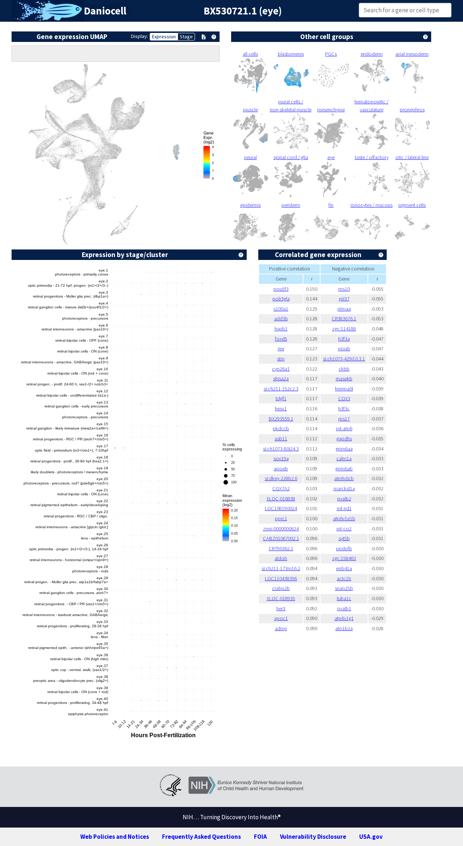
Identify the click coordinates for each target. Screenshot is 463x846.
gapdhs (344, 438)
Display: (139, 36)
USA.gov (371, 837)
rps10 (344, 289)
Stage (186, 36)
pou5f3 (281, 289)
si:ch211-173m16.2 (281, 568)
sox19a (281, 458)
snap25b (344, 588)
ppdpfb (344, 548)
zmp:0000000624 (281, 528)
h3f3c (344, 408)
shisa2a (281, 378)
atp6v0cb (344, 478)
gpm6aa (344, 448)
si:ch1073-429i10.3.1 (344, 358)
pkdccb (281, 428)
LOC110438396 (281, 578)
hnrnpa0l (344, 388)
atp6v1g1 (344, 618)
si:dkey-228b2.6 (281, 478)
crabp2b (281, 588)
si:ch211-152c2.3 (281, 388)
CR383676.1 (344, 318)
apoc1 (281, 618)
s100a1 (280, 309)
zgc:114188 (344, 328)
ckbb (344, 369)
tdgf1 (281, 398)
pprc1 (281, 518)
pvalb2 (344, 498)
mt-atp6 (344, 428)
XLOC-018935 (281, 598)
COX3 (344, 398)
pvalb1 (344, 608)
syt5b (344, 538)
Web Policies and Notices (114, 837)
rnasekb (344, 378)
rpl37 (344, 298)
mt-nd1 (344, 508)
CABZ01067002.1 (281, 538)
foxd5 (281, 339)
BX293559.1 (281, 418)
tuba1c (344, 598)
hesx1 (281, 408)
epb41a (344, 568)
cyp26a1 (281, 369)
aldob (281, 558)
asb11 (281, 438)
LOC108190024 (281, 508)
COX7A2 (281, 488)
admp (281, 628)
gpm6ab (344, 468)
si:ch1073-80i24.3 (281, 448)
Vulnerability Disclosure (313, 837)
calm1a (344, 458)
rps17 (344, 418)
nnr (281, 348)
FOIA (260, 837)
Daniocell (105, 10)
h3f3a (344, 339)
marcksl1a (344, 488)
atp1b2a (344, 628)
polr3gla (281, 298)
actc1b (344, 578)
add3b (281, 318)
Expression (164, 36)
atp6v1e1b (344, 518)
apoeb (281, 468)
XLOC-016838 (281, 498)
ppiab (344, 348)
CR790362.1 (281, 548)
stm (281, 358)
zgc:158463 (344, 558)
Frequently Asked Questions (201, 837)
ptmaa (344, 309)
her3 (280, 608)
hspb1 (281, 328)
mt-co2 (344, 528)
